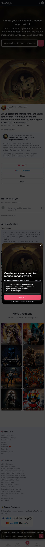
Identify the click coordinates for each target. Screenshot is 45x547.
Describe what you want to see (16, 280)
